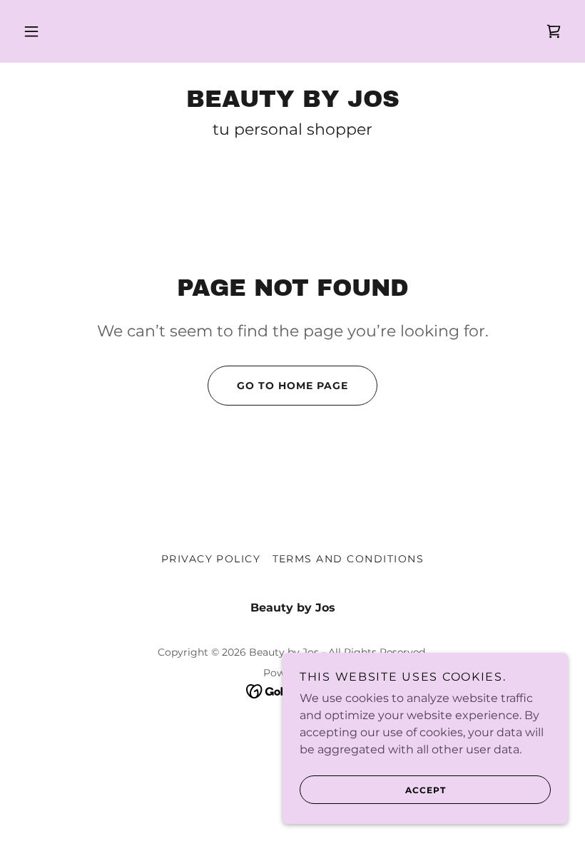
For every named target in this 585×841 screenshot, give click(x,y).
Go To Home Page (292, 385)
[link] (553, 31)
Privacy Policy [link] (211, 558)
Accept (425, 790)
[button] (31, 31)
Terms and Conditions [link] (348, 558)
